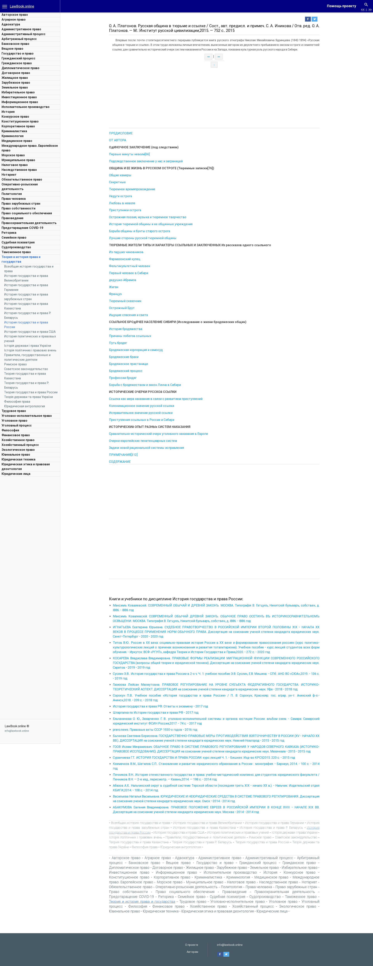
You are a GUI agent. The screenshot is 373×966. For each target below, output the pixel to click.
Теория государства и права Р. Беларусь (202, 842)
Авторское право (15, 15)
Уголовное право (14, 420)
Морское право (13, 155)
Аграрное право (14, 19)
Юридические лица (16, 474)
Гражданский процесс (18, 58)
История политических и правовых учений (238, 832)
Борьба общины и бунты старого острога (139, 231)
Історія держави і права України (27, 345)
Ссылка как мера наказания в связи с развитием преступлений (155, 399)
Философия (10, 430)
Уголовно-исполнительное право (27, 416)
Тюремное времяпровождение (132, 189)
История (8, 112)
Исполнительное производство (26, 107)
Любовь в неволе (122, 203)
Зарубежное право (16, 82)
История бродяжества (125, 329)
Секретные (117, 182)
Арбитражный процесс (19, 39)
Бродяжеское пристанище (128, 364)
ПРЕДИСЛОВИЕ (120, 133)
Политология (12, 194)
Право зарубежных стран (21, 203)
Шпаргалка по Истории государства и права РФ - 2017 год (156, 712)
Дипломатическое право (20, 68)
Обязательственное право (22, 179)
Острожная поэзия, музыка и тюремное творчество (147, 217)
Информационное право (20, 102)
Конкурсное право (15, 116)
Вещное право (12, 48)
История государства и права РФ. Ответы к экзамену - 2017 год (160, 706)
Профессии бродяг (123, 378)
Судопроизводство (16, 247)
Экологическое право (18, 450)
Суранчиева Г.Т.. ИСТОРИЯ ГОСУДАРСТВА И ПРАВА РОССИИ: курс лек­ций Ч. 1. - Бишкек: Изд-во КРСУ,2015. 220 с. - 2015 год (204, 757)
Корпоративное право (18, 126)
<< (362, 9)
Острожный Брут (122, 308)
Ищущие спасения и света (128, 315)
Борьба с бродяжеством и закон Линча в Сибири (145, 385)
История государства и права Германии (274, 823)
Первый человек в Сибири (128, 273)
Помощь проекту (341, 6)
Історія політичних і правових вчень (30, 350)
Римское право (15, 364)
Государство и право (18, 53)
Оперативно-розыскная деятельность (187, 887)
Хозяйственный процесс (20, 445)
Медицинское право (17, 141)
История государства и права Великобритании (207, 823)
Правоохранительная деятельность (29, 223)
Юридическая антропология (24, 406)
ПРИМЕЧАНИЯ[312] (123, 455)
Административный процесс (23, 34)
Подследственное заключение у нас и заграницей (146, 161)
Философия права (17, 401)
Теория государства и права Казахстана (139, 842)
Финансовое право (16, 435)
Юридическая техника (18, 459)
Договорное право (16, 73)
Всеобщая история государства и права (140, 823)
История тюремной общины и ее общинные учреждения (151, 224)
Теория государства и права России (31, 392)
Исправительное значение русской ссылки (141, 413)
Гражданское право (17, 63)
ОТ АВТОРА (117, 140)
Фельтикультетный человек (129, 266)
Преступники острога (125, 210)
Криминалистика (14, 131)
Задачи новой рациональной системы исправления (146, 448)
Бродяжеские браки (124, 357)
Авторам (192, 951)
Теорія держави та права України (28, 397)
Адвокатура (11, 24)
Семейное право (14, 237)
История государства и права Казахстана (204, 828)
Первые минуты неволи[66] (129, 154)
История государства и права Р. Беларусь (271, 828)
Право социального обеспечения (27, 213)
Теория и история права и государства (142, 901)
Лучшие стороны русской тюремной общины (142, 238)
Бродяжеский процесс (125, 371)
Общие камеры (120, 175)
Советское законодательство (26, 369)
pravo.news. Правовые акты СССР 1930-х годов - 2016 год (155, 729)
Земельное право (15, 87)
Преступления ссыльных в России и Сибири (141, 420)
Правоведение (13, 218)
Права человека (14, 199)
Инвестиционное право (19, 97)
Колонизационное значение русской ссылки (141, 406)
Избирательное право (18, 92)
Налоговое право (15, 165)
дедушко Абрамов (122, 280)
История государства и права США (30, 332)
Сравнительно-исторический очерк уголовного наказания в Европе (158, 434)
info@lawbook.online (17, 730)
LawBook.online (22, 6)
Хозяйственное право (18, 440)
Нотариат (9, 174)
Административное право (21, 29)
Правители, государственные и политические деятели (206, 837)
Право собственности (18, 208)
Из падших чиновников (126, 252)
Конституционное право (20, 121)
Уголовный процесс (17, 425)
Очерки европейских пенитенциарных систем (143, 441)
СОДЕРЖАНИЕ (120, 462)
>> (370, 9)
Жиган (113, 287)
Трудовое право (14, 411)
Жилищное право (15, 78)
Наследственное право (19, 170)
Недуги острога (120, 196)
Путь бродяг (118, 343)
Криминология (13, 136)
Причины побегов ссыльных (130, 336)
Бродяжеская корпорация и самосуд (136, 350)
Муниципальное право (18, 160)
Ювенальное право (16, 454)
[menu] (4, 6)
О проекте (191, 944)
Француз (115, 294)
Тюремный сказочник (125, 301)
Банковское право (15, 44)
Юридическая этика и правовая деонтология (217, 911)
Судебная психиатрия (18, 242)
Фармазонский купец (124, 259)
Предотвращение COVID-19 (22, 228)
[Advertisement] (30, 536)
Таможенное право (16, 252)
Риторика (9, 233)
